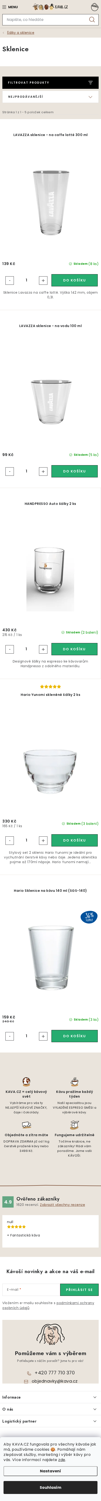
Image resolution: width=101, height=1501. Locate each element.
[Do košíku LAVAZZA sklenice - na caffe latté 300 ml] (74, 280)
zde (61, 1459)
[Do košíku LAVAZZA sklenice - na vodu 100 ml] (74, 471)
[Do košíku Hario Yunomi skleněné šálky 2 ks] (74, 840)
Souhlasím (50, 1487)
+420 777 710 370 (55, 1372)
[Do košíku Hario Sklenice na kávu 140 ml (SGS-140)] (74, 1036)
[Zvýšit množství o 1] (43, 280)
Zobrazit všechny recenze (62, 1204)
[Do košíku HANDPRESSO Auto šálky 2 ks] (74, 649)
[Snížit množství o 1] (9, 280)
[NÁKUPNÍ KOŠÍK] (94, 7)
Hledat (92, 19)
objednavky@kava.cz (55, 1381)
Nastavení (50, 1471)
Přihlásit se (79, 1289)
